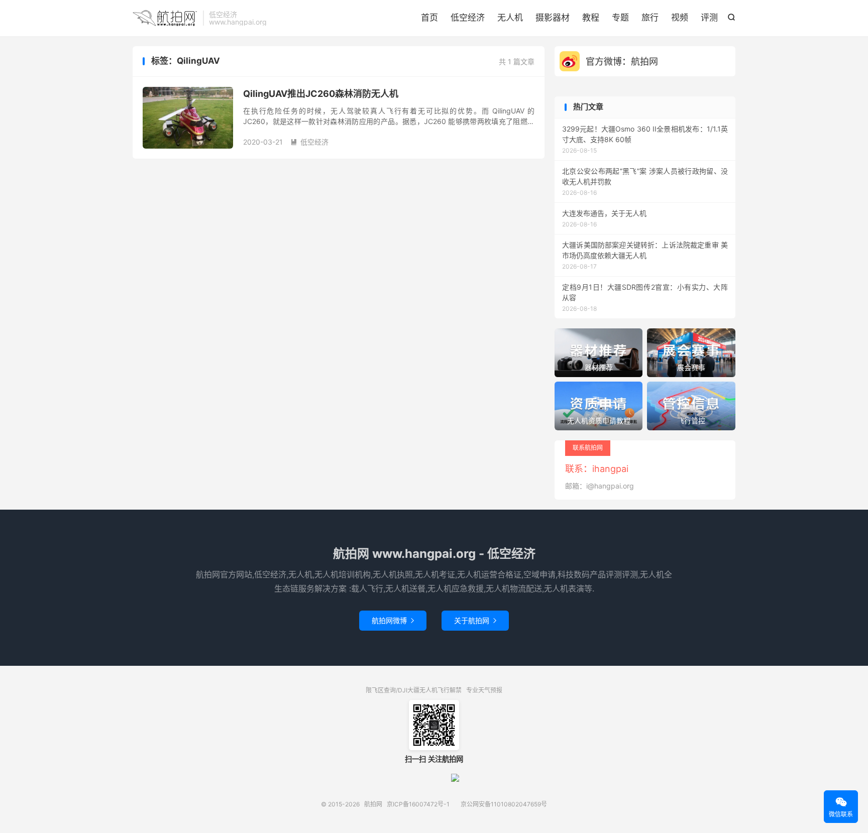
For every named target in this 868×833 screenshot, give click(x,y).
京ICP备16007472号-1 (418, 804)
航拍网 (165, 18)
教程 (590, 18)
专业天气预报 (484, 690)
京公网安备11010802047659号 (504, 804)
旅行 (650, 18)
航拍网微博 (393, 620)
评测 (709, 18)
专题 (620, 18)
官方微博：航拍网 (622, 61)
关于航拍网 (475, 620)
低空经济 (468, 18)
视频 (679, 18)
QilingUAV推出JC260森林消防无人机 (320, 93)
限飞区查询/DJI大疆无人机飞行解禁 (414, 690)
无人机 (510, 18)
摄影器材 (552, 18)
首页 (429, 18)
